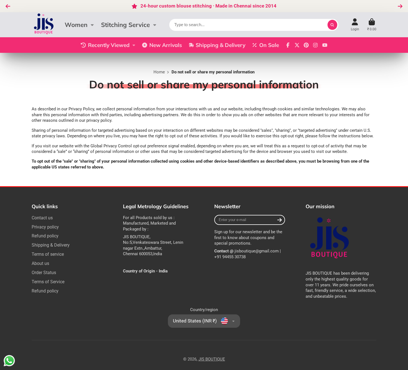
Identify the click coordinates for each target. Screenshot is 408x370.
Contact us (42, 217)
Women (76, 25)
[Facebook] (287, 45)
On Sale (269, 45)
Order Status (44, 272)
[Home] (44, 24)
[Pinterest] (306, 45)
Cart (371, 24)
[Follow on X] (296, 45)
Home (159, 72)
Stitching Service (125, 25)
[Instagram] (315, 45)
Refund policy (45, 236)
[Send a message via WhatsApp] (9, 360)
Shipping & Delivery (220, 45)
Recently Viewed (109, 45)
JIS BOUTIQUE (211, 359)
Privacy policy (45, 227)
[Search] (332, 25)
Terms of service (48, 254)
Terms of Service (48, 281)
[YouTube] (324, 45)
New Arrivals (165, 45)
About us (40, 263)
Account (355, 24)
